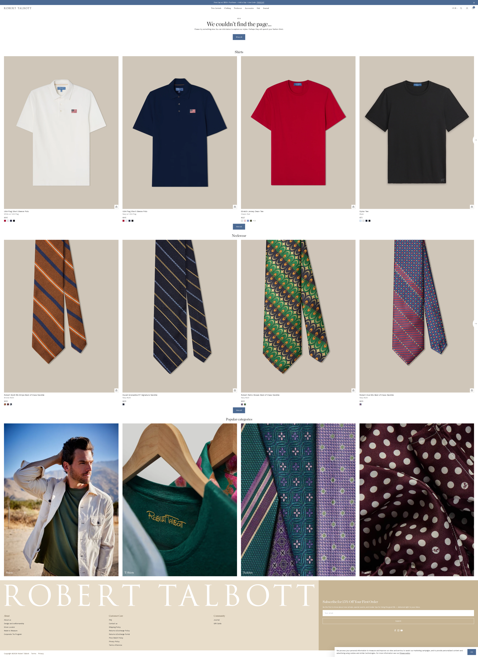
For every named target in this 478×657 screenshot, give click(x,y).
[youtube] (401, 630)
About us (7, 620)
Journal (216, 620)
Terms (33, 654)
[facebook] (395, 630)
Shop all (239, 37)
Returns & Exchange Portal (119, 634)
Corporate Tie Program (13, 634)
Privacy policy (405, 653)
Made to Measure (10, 631)
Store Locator (9, 627)
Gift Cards (217, 623)
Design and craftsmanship (14, 623)
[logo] (159, 595)
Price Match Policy (116, 638)
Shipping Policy (115, 627)
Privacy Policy (114, 641)
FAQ (110, 620)
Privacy (41, 654)
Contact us (113, 623)
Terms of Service (115, 645)
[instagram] (398, 630)
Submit (398, 621)
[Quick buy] (116, 207)
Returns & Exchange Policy (119, 631)
